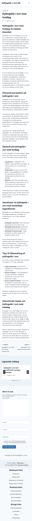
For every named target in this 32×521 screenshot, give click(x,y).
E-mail (5, 429)
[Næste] (28, 372)
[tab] (14, 380)
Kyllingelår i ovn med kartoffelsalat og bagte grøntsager (12, 370)
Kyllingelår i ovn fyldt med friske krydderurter (8, 348)
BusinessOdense (16, 497)
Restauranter (16, 477)
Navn (5, 422)
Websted (5, 437)
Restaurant (16, 473)
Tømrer (16, 514)
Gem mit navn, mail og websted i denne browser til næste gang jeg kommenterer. (15, 441)
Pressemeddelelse (16, 508)
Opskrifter (5, 10)
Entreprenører (16, 518)
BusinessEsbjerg (16, 501)
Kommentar (6, 398)
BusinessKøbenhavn (16, 494)
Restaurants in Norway (16, 483)
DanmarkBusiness (16, 491)
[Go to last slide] (4, 372)
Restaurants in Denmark (16, 480)
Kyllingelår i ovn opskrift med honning (24, 347)
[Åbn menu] (28, 3)
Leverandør (16, 511)
